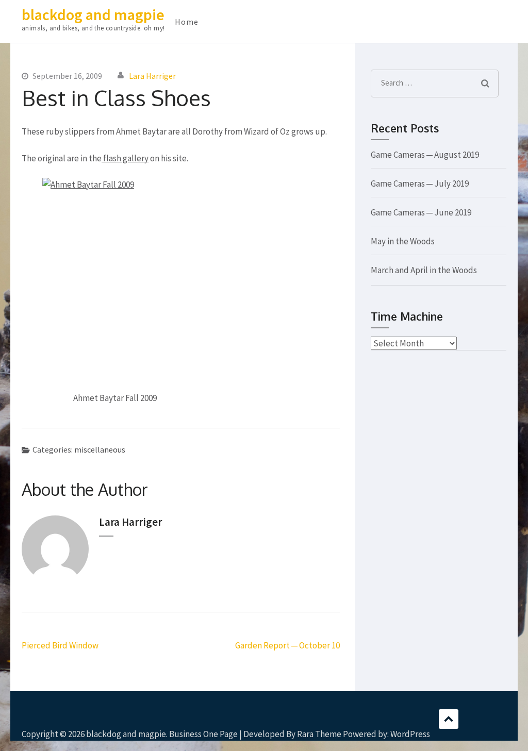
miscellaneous (99, 449)
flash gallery (125, 158)
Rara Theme (319, 734)
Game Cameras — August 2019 (425, 154)
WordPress (410, 734)
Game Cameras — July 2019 (420, 183)
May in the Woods (403, 241)
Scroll (448, 719)
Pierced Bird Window (60, 645)
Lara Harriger (152, 76)
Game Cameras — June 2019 (421, 212)
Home (187, 21)
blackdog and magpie (93, 14)
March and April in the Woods (424, 270)
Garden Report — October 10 (287, 645)
